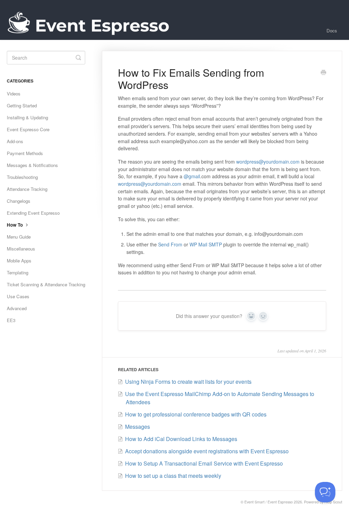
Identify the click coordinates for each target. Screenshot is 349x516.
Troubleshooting (22, 177)
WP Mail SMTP (205, 244)
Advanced (17, 308)
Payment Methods (25, 153)
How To (15, 225)
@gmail (192, 176)
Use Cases (18, 296)
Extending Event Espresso (33, 213)
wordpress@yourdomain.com (268, 161)
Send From (170, 244)
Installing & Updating (27, 117)
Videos (13, 93)
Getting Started (22, 105)
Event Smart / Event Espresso (268, 501)
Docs (332, 30)
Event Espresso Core (28, 129)
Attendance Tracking (27, 189)
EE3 (11, 320)
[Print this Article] (323, 73)
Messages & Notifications (32, 165)
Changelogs (18, 201)
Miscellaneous (21, 248)
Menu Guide (19, 236)
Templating (17, 272)
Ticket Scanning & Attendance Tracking (46, 284)
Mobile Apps (19, 260)
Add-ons (15, 141)
